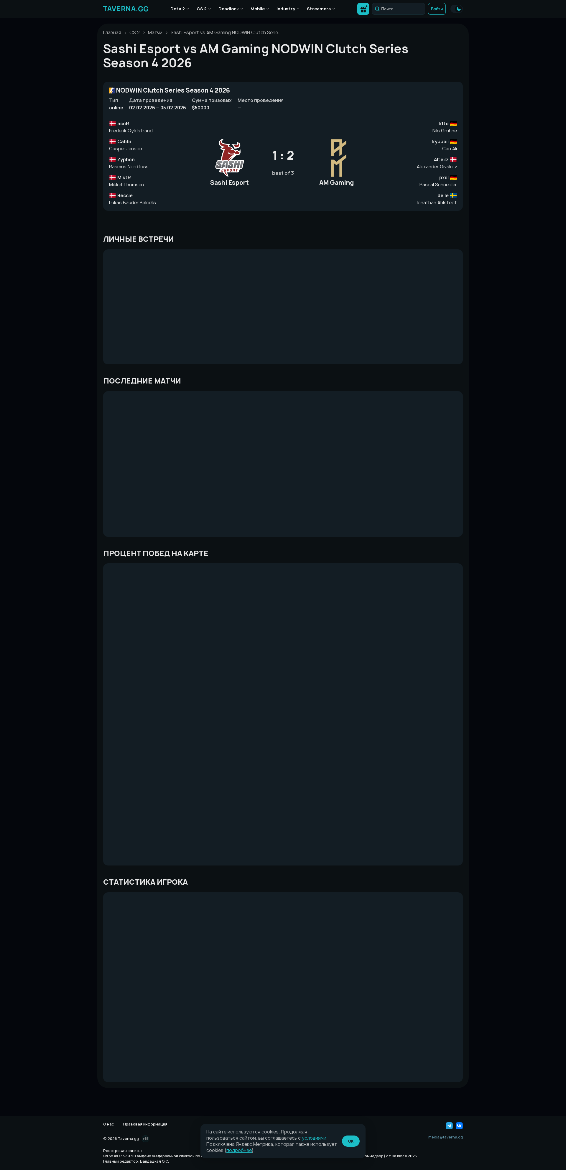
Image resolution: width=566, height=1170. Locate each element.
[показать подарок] (363, 9)
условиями (314, 1138)
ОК (350, 1141)
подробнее (239, 1150)
